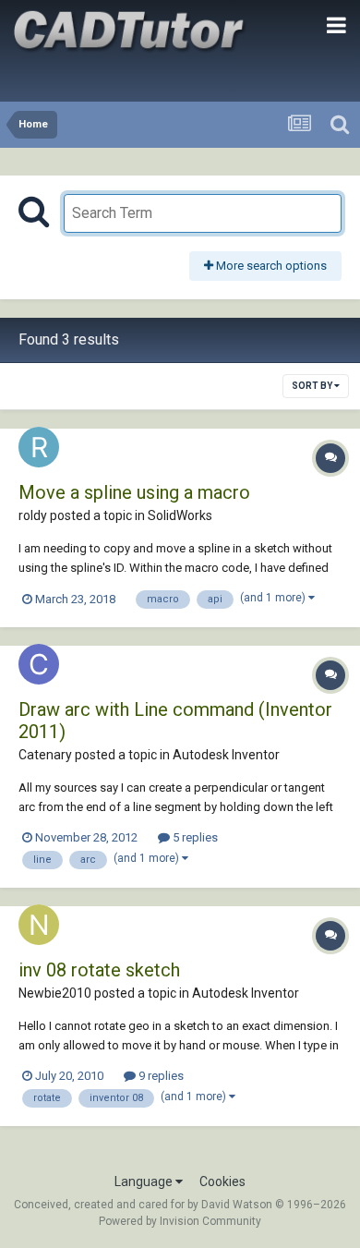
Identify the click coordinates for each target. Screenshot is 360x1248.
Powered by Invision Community (180, 1221)
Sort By (313, 386)
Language (144, 1181)
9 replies (160, 1076)
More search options (270, 266)
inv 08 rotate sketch (99, 970)
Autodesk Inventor (226, 754)
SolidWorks (180, 515)
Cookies (222, 1181)
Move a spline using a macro (134, 492)
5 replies (194, 837)
